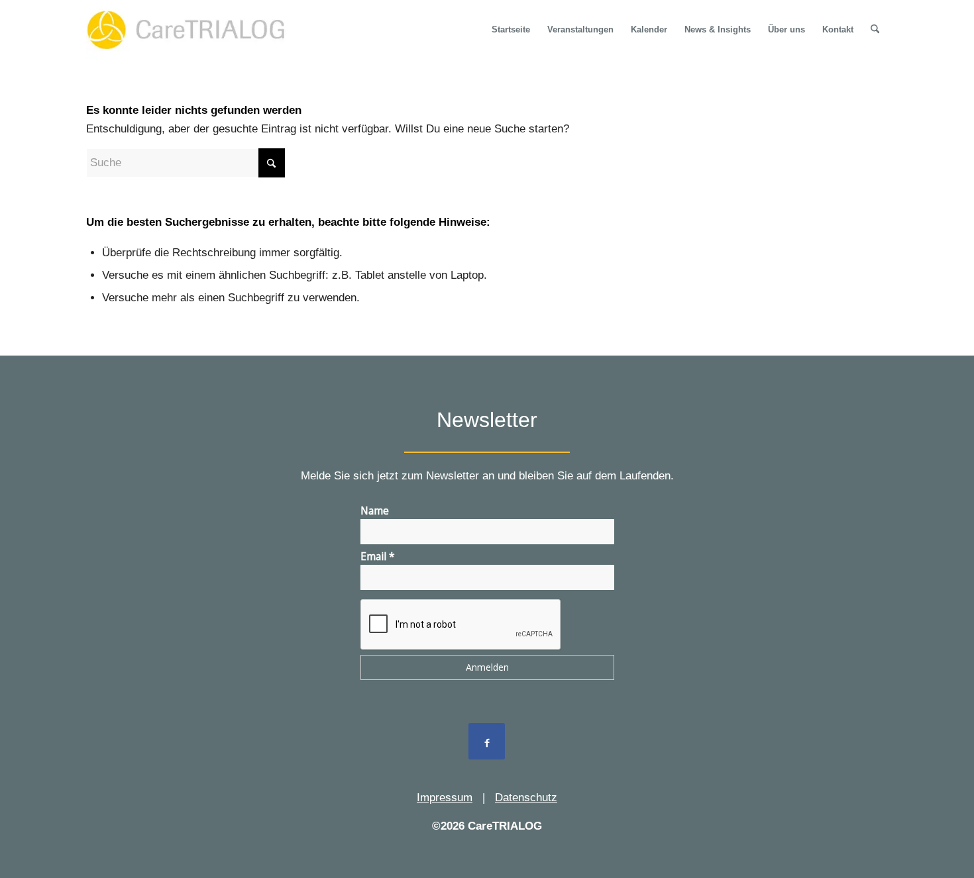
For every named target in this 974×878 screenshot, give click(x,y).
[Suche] (875, 30)
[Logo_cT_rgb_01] (190, 30)
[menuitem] (511, 30)
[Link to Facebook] (486, 741)
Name (374, 510)
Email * (377, 556)
